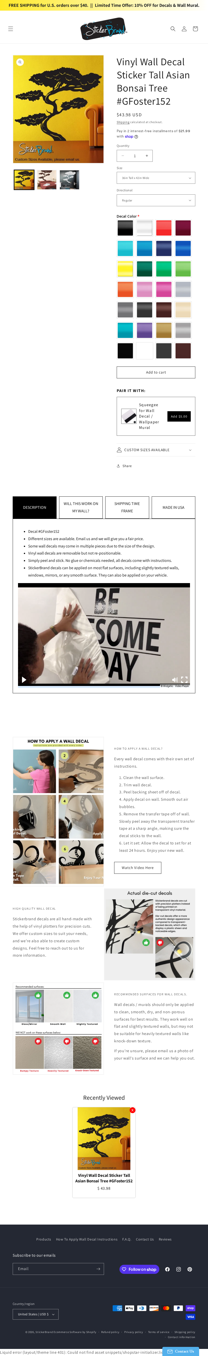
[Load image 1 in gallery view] (24, 180)
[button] (10, 28)
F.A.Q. (126, 1239)
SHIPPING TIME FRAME (127, 507)
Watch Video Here (138, 867)
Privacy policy (133, 1332)
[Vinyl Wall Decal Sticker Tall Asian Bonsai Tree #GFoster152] (104, 1138)
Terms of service (158, 1332)
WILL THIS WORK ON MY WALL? (81, 507)
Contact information (181, 1337)
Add (179, 416)
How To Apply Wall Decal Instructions (87, 1239)
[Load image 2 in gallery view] (47, 180)
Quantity (123, 146)
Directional (124, 190)
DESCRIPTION (34, 507)
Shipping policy (185, 1332)
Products (43, 1239)
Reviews (165, 1239)
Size (120, 168)
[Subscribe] (98, 1269)
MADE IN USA (173, 507)
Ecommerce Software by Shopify (75, 1332)
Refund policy (110, 1332)
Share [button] (127, 466)
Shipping (123, 122)
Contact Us (145, 1239)
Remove (132, 1110)
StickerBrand (44, 1332)
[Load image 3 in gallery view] (69, 180)
